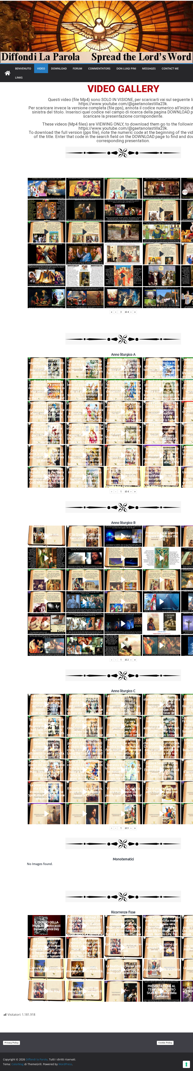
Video (41, 68)
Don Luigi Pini (126, 68)
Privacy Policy (11, 1042)
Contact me (170, 68)
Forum (77, 68)
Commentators (99, 68)
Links (19, 77)
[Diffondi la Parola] (7, 73)
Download (59, 68)
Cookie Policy (165, 1042)
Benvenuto (23, 68)
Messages (149, 68)
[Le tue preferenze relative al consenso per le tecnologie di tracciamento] (186, 1064)
